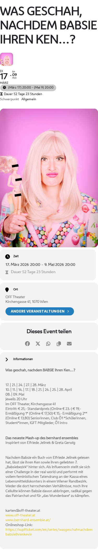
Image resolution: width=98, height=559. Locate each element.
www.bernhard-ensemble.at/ (28, 520)
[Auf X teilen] (38, 343)
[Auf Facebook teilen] (27, 343)
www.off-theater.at (20, 515)
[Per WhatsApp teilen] (48, 343)
